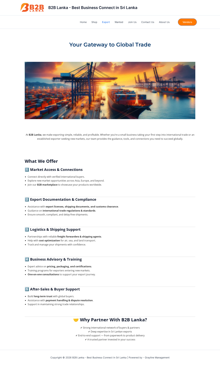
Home (83, 22)
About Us (164, 22)
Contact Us (147, 22)
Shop (94, 22)
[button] (187, 22)
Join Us (132, 22)
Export (106, 22)
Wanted (119, 22)
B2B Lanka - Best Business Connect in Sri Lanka (92, 7)
